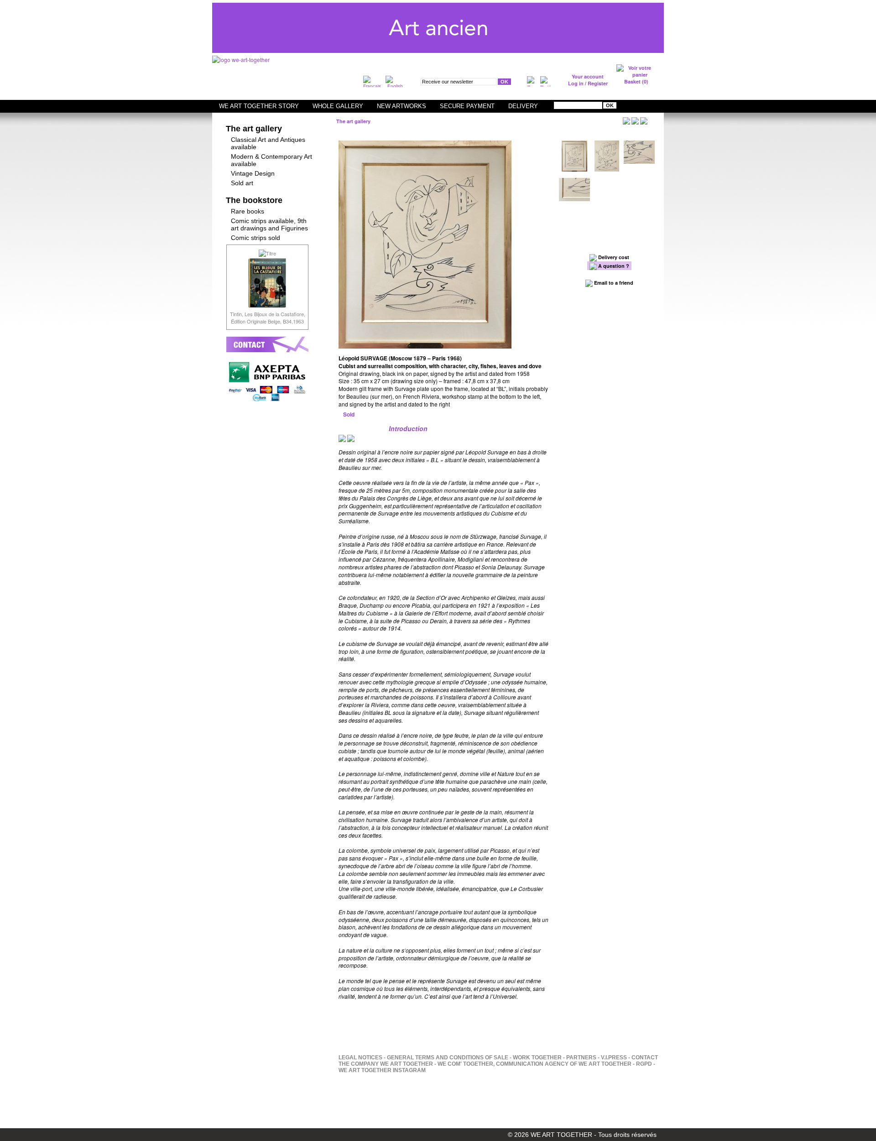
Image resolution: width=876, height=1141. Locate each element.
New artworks (401, 106)
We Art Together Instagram (382, 1070)
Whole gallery (338, 106)
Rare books (247, 211)
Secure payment (467, 106)
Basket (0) (636, 81)
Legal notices (360, 1057)
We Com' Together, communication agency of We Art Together (534, 1064)
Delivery (523, 106)
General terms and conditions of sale (447, 1057)
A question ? (613, 265)
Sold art (242, 183)
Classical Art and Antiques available (268, 143)
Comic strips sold (255, 237)
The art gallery (254, 128)
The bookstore (254, 200)
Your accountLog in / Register (588, 80)
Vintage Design (253, 173)
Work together (537, 1057)
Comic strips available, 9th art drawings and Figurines (269, 224)
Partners (581, 1057)
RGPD (644, 1064)
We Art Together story (259, 106)
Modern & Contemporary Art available (271, 160)
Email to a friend (613, 282)
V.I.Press (614, 1057)
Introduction (408, 428)
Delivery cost (613, 257)
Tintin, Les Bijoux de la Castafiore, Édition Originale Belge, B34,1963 (267, 317)
